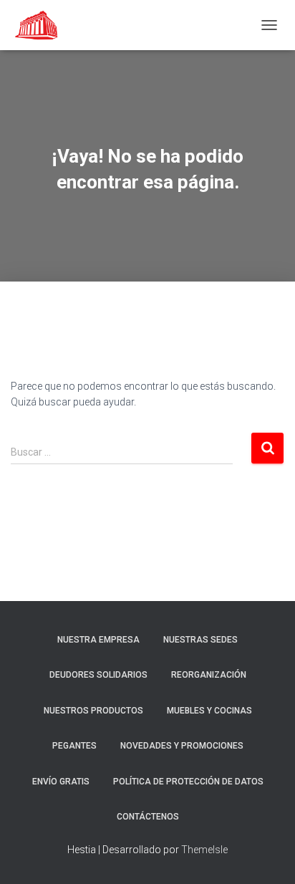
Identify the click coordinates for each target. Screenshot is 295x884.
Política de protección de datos (188, 782)
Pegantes (74, 746)
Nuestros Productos (93, 711)
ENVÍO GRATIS (61, 782)
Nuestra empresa (98, 640)
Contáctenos (148, 817)
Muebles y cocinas (209, 711)
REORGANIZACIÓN (208, 675)
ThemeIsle (204, 849)
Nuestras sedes (200, 640)
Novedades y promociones (181, 746)
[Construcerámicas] (43, 25)
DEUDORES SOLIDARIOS (98, 675)
